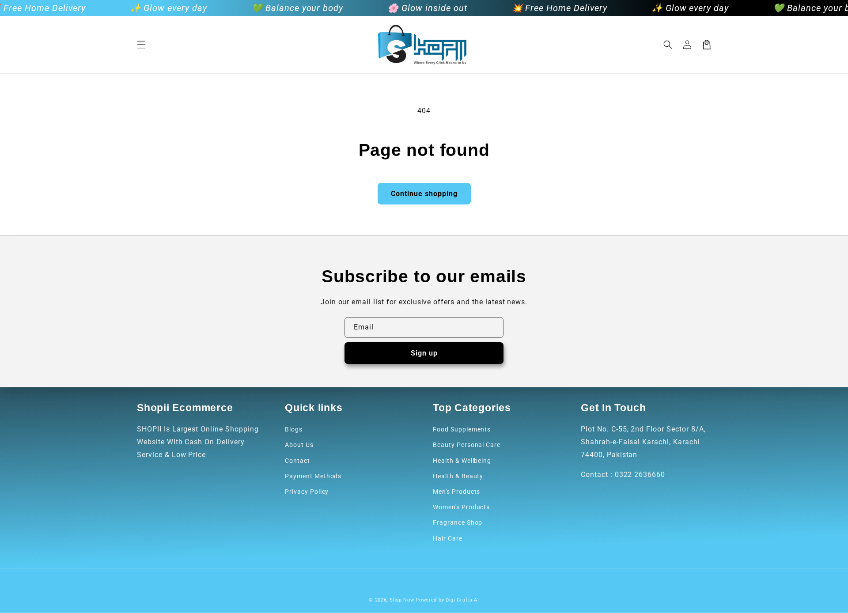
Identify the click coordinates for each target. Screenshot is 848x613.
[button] (141, 44)
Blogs (294, 429)
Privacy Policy (307, 491)
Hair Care (447, 538)
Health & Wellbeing (462, 460)
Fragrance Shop (457, 522)
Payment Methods (313, 476)
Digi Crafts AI (462, 600)
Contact (297, 460)
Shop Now (402, 600)
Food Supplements (462, 429)
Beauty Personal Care (466, 444)
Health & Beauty (458, 476)
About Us (299, 444)
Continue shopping (424, 193)
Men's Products (456, 491)
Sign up (424, 353)
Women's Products (461, 507)
